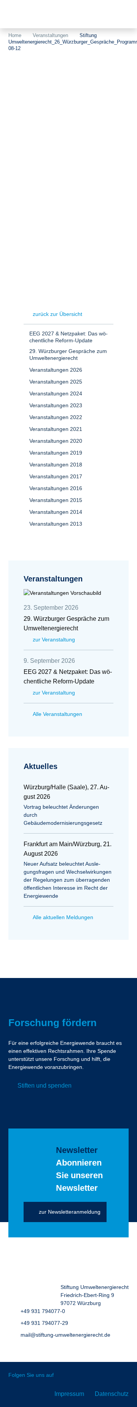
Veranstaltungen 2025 (55, 382)
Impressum (69, 1394)
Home (14, 35)
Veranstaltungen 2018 (55, 464)
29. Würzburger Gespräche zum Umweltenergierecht (68, 354)
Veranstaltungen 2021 (55, 429)
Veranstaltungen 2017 (55, 476)
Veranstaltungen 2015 (55, 500)
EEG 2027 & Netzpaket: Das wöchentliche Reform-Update (68, 336)
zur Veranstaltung (54, 639)
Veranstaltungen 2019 (55, 453)
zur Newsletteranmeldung (69, 1212)
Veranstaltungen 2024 (55, 393)
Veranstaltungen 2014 (55, 512)
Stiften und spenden (45, 1085)
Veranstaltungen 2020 (55, 441)
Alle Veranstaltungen (57, 714)
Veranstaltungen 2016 (55, 488)
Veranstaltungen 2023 (55, 405)
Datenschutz (112, 1394)
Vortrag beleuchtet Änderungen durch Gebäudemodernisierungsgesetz (63, 815)
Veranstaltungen (50, 35)
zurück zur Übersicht (57, 314)
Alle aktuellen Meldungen (63, 917)
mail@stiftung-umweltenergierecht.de (65, 1335)
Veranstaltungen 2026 (55, 370)
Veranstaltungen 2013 (55, 524)
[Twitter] (65, 1375)
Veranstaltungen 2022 (55, 417)
